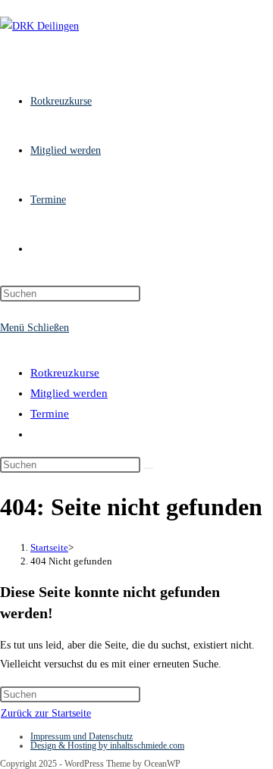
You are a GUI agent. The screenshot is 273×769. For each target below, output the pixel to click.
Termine (49, 414)
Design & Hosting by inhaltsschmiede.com (107, 745)
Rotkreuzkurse (64, 373)
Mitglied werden (69, 393)
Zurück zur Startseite (46, 713)
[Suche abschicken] (148, 468)
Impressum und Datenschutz (81, 736)
